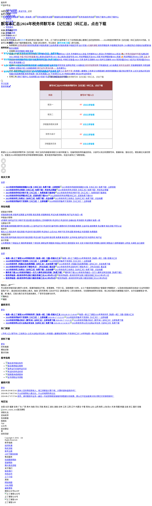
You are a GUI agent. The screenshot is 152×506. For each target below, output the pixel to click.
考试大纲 (55, 215)
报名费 (52, 237)
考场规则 (80, 220)
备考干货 (69, 71)
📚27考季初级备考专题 (131, 54)
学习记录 (5, 84)
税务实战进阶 (125, 65)
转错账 (97, 243)
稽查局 (52, 243)
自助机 (103, 243)
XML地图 (9, 485)
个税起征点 (16, 243)
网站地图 (8, 482)
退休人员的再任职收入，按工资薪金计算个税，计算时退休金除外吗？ (46, 391)
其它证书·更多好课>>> (47, 68)
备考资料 (55, 226)
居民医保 (71, 243)
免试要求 (102, 226)
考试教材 (89, 220)
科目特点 (92, 237)
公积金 (127, 243)
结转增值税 (119, 243)
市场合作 (8, 474)
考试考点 (56, 220)
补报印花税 (89, 243)
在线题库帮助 (10, 460)
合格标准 (72, 220)
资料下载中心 (23, 77)
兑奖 (82, 243)
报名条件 (13, 232)
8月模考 (4, 220)
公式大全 (53, 232)
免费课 (59, 237)
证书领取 (29, 215)
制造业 (58, 243)
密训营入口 (28, 226)
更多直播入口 (19, 62)
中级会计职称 (11, 13)
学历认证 (118, 226)
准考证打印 (13, 220)
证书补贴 (74, 237)
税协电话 (78, 232)
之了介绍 (8, 477)
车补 (78, 243)
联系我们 (8, 471)
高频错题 (13, 226)
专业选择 (45, 237)
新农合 (64, 243)
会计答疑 (41, 77)
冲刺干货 (22, 220)
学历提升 (9, 27)
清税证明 (45, 243)
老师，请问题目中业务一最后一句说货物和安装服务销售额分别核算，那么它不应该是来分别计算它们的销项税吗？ (65, 396)
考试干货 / (23, 11)
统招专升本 (10, 38)
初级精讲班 (46, 215)
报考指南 (13, 237)
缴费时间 (63, 226)
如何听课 (8, 446)
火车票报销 (6, 243)
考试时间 (64, 220)
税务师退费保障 (92, 65)
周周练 (79, 226)
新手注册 (8, 451)
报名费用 (37, 232)
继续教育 (94, 226)
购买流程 (8, 448)
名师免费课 (22, 45)
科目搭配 (86, 232)
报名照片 (66, 237)
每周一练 (96, 220)
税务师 (8, 19)
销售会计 (110, 243)
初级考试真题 (19, 215)
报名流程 (110, 226)
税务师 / (15, 11)
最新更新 (8, 488)
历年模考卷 (47, 220)
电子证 (99, 237)
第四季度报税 (27, 243)
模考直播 (5, 226)
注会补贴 (86, 226)
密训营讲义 (37, 220)
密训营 (29, 220)
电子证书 (71, 215)
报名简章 (37, 215)
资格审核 (63, 215)
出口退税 (140, 243)
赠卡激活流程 (10, 465)
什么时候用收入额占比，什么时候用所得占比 (36, 393)
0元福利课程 (92, 45)
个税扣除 (37, 243)
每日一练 (79, 215)
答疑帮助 (8, 463)
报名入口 (5, 232)
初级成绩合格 (7, 215)
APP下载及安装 (11, 454)
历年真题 (71, 226)
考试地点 (45, 232)
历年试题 (70, 232)
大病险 (134, 243)
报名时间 (21, 237)
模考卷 (20, 226)
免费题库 (93, 232)
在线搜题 (33, 77)
